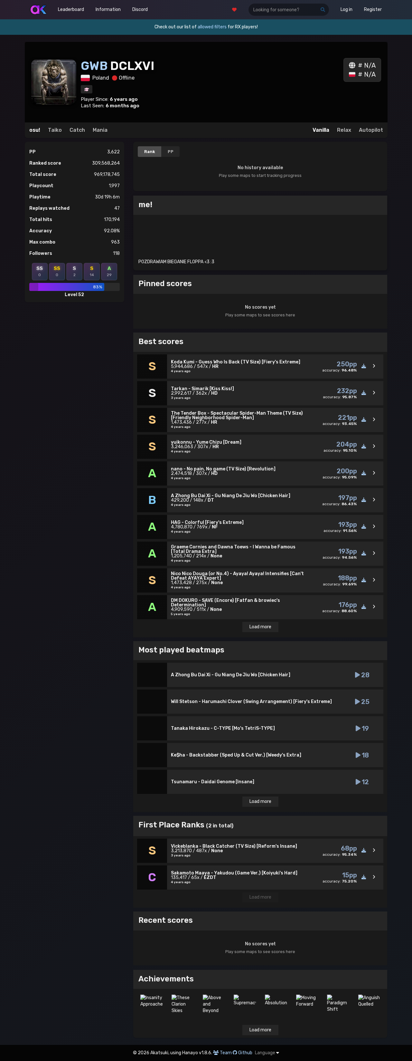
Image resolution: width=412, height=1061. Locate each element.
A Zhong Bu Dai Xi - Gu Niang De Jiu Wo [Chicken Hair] (230, 675)
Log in (346, 9)
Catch (77, 130)
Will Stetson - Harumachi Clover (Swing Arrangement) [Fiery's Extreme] (251, 701)
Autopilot (371, 130)
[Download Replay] (364, 366)
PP (170, 151)
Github (245, 1053)
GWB (95, 66)
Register (373, 9)
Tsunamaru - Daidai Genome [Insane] (212, 782)
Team (226, 1053)
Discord (140, 9)
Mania (100, 130)
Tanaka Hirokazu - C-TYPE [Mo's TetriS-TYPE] (223, 728)
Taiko (55, 130)
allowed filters (212, 27)
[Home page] (38, 9)
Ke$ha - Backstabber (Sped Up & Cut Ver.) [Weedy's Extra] (236, 755)
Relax (344, 130)
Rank (149, 151)
